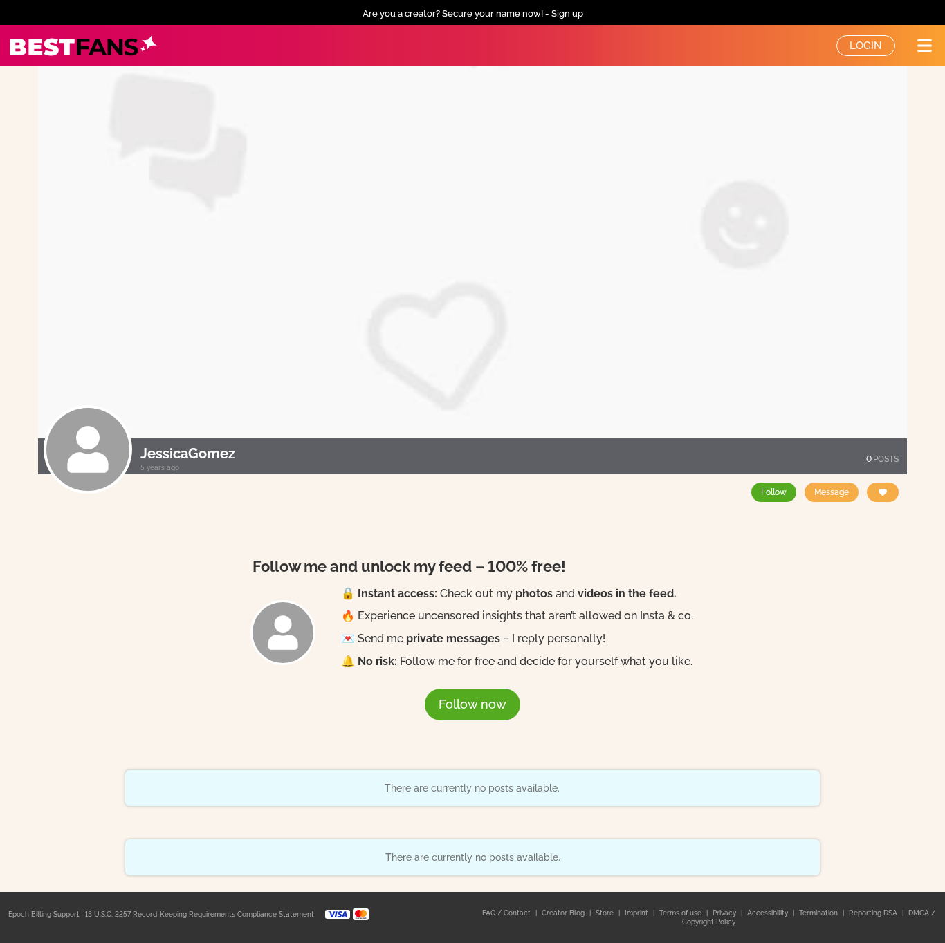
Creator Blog (564, 913)
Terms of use (681, 913)
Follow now (472, 704)
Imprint (637, 913)
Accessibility (768, 913)
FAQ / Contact (507, 913)
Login (866, 45)
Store (606, 913)
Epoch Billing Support (44, 914)
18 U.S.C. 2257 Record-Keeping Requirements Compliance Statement (199, 914)
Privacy (725, 913)
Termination (819, 913)
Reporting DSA (874, 913)
